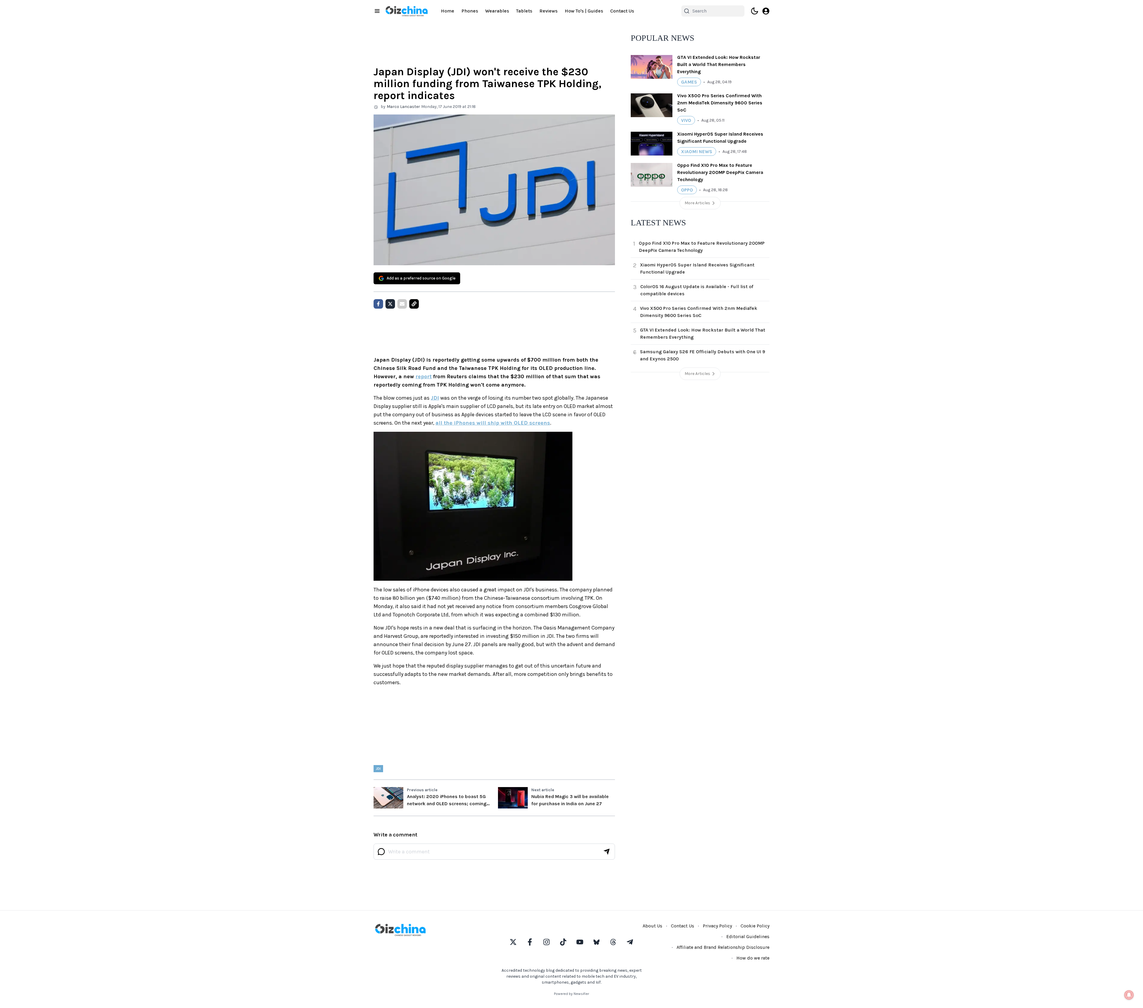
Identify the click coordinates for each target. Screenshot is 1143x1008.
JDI (435, 398)
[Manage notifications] (1129, 995)
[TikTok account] (563, 942)
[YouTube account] (579, 942)
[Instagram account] (546, 942)
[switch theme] (754, 11)
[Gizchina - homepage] (406, 11)
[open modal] (765, 11)
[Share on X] (390, 304)
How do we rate (752, 958)
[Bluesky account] (596, 942)
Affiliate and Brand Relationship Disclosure (723, 947)
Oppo (687, 190)
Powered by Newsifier (571, 994)
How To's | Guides (584, 11)
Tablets (524, 11)
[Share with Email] (402, 304)
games (689, 82)
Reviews (548, 11)
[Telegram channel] (629, 942)
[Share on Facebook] (378, 304)
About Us (652, 926)
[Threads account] (613, 942)
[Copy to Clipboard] (414, 304)
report (424, 376)
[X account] (513, 942)
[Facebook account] (529, 942)
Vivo (686, 120)
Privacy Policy (717, 926)
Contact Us (622, 11)
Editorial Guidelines (747, 936)
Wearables (497, 11)
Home (447, 11)
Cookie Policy (755, 926)
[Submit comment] (606, 851)
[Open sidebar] (377, 11)
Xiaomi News (696, 151)
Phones (469, 11)
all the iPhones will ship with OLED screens (492, 423)
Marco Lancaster (403, 106)
